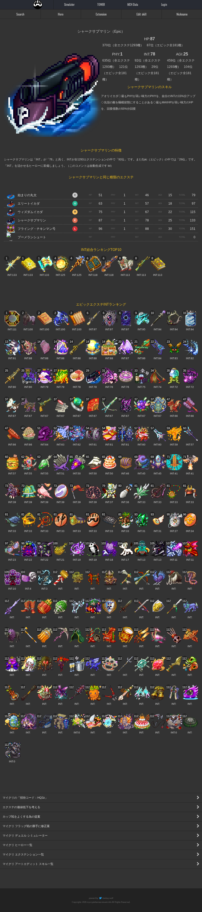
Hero (60, 14)
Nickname (182, 14)
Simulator (69, 4)
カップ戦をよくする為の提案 (21, 816)
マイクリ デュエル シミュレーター (25, 835)
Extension (101, 14)
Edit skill (142, 14)
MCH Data (132, 4)
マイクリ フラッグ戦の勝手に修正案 (26, 826)
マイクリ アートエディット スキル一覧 (28, 863)
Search (20, 14)
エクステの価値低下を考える (21, 807)
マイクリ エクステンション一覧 (23, 854)
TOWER (101, 4)
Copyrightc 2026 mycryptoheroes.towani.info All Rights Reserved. (101, 902)
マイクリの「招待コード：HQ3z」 (25, 797)
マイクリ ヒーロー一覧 (17, 845)
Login (164, 4)
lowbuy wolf (108, 898)
